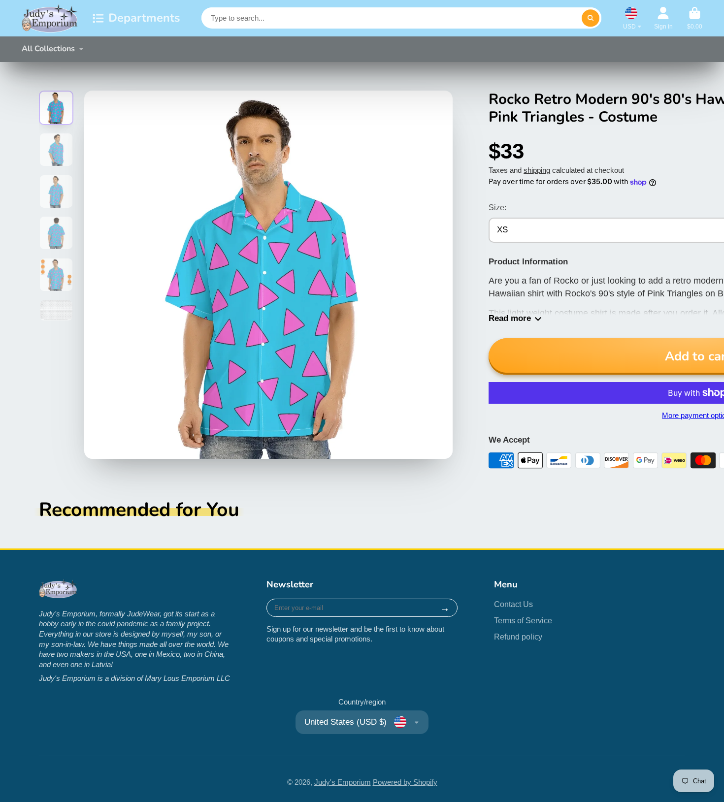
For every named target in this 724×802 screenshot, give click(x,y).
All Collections (48, 48)
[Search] (590, 18)
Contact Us (513, 604)
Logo (50, 18)
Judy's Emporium (342, 782)
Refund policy (518, 636)
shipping (537, 170)
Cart (694, 18)
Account (663, 18)
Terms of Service (523, 620)
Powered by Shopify (405, 782)
